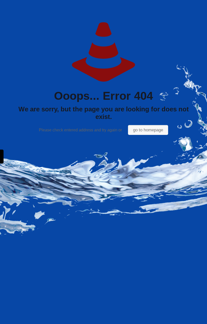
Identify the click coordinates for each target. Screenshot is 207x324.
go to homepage (148, 130)
